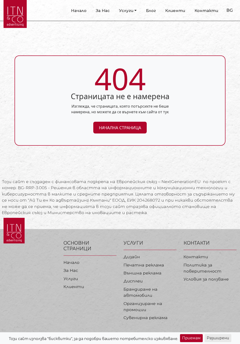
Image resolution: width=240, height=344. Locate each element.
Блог (151, 10)
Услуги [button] (126, 10)
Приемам (191, 338)
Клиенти (175, 10)
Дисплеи (133, 280)
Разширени (218, 338)
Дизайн (132, 256)
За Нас (103, 10)
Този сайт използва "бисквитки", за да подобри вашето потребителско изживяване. (93, 338)
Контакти (206, 10)
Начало (78, 10)
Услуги (71, 278)
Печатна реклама (144, 264)
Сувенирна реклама (146, 317)
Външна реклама (142, 272)
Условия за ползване (206, 279)
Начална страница (120, 127)
